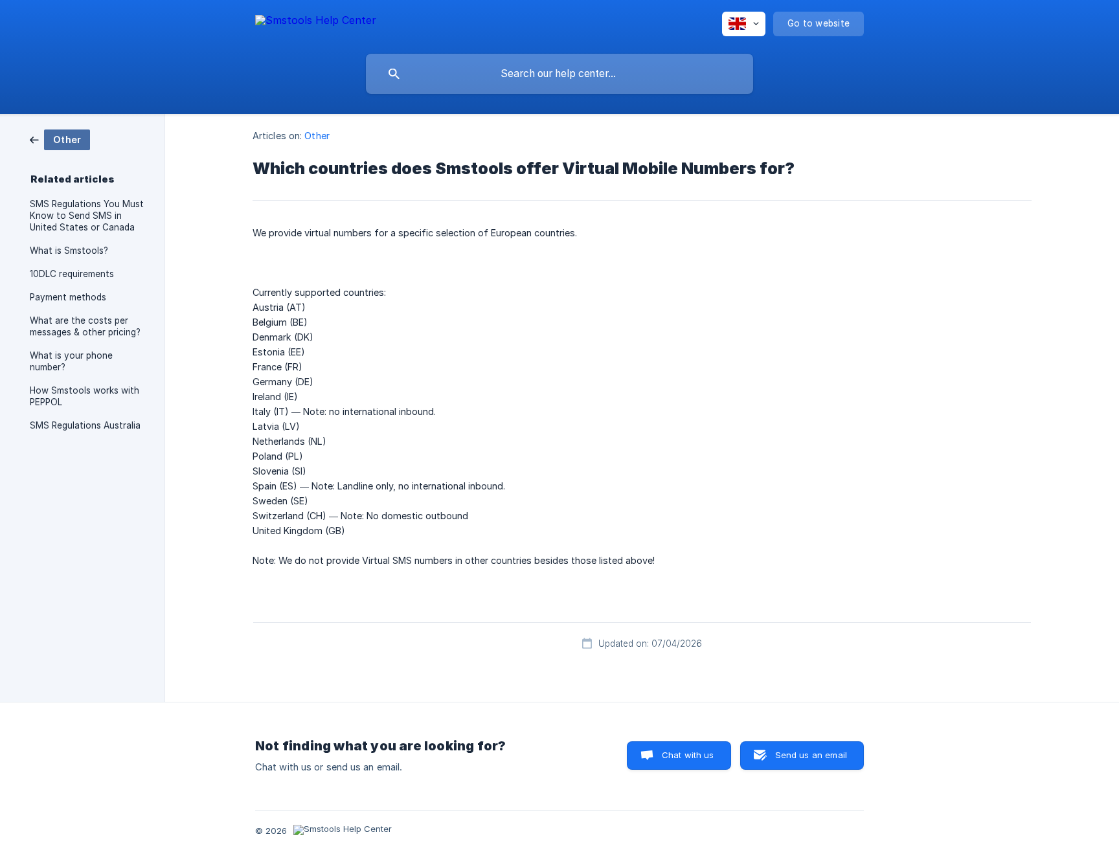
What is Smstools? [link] (69, 250)
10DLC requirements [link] (72, 274)
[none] (315, 22)
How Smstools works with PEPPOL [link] (84, 396)
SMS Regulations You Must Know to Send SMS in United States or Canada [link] (87, 215)
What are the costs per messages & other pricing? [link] (85, 326)
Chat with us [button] (688, 755)
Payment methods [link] (68, 297)
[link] (60, 139)
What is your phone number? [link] (71, 361)
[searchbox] (559, 74)
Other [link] (317, 135)
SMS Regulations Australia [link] (85, 425)
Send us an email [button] (811, 755)
